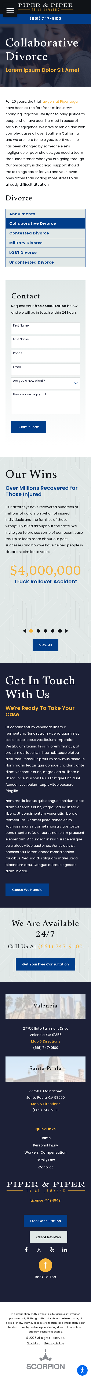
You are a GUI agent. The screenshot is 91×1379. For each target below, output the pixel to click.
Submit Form (28, 427)
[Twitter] (39, 1249)
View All (45, 645)
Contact (45, 1167)
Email (17, 367)
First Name (21, 325)
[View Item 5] (60, 631)
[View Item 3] (45, 631)
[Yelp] (51, 1249)
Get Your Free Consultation (45, 964)
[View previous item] (24, 631)
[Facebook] (26, 1249)
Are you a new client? (29, 381)
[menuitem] (45, 1138)
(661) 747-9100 (46, 18)
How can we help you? (29, 394)
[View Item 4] (52, 631)
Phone (17, 353)
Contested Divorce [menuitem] (29, 233)
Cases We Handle (27, 889)
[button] (82, 1370)
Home (45, 1137)
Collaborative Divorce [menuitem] (32, 223)
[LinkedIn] (64, 1249)
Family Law (45, 1159)
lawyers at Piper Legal (60, 101)
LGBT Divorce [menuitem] (23, 252)
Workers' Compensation (45, 1152)
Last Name (21, 339)
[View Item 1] (31, 631)
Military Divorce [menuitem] (26, 242)
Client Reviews (48, 1237)
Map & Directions (45, 1041)
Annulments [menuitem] (22, 213)
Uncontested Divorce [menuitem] (31, 262)
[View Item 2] (38, 631)
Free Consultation (45, 1220)
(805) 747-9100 (45, 1110)
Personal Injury (45, 1145)
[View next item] (67, 631)
